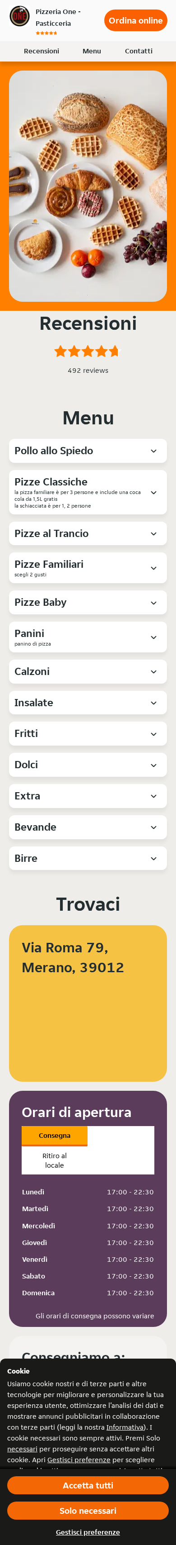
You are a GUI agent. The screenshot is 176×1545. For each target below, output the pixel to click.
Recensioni (41, 51)
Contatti (139, 51)
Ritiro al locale (54, 1160)
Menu (92, 51)
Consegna (54, 1135)
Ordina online (136, 20)
